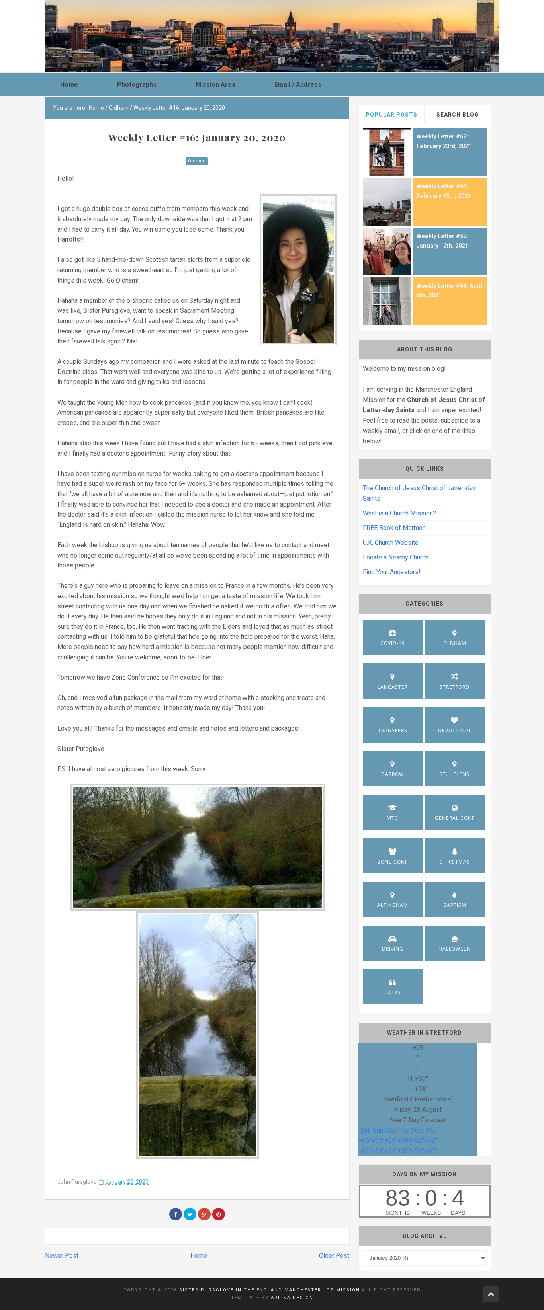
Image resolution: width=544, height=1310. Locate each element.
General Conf (455, 818)
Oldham (197, 161)
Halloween (454, 948)
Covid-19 (392, 643)
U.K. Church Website (391, 542)
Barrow (393, 774)
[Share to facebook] (175, 1214)
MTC (392, 818)
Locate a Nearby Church (396, 557)
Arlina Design (292, 1297)
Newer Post (61, 1255)
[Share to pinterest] (218, 1214)
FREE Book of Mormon (394, 528)
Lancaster (393, 687)
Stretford (455, 687)
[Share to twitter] (190, 1214)
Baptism (454, 905)
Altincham (392, 905)
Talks (393, 992)
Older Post (334, 1255)
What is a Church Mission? (399, 513)
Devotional (455, 730)
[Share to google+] (204, 1214)
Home (198, 1255)
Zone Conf (393, 861)
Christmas (455, 861)
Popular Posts (391, 114)
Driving (392, 948)
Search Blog (457, 114)
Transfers (392, 730)
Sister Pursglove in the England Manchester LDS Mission (269, 1289)
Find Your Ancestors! (392, 572)
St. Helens (455, 774)
